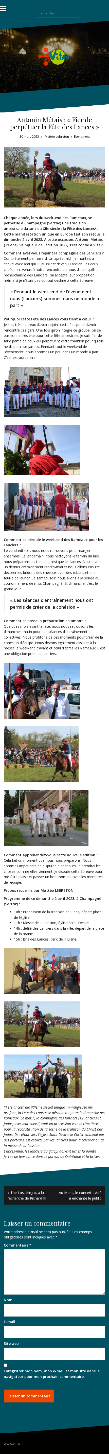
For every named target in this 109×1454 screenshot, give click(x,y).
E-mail (9, 1321)
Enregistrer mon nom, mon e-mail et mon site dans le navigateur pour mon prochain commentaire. (52, 1374)
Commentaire (17, 1245)
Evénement (82, 136)
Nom (8, 1299)
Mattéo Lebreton (57, 136)
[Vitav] (55, 56)
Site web (11, 1343)
